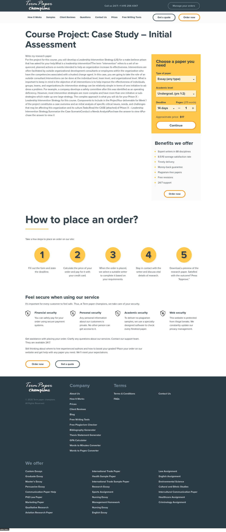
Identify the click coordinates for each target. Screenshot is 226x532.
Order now (189, 17)
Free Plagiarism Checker (83, 424)
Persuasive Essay (35, 486)
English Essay (99, 512)
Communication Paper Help (40, 491)
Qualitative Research (36, 507)
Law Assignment (168, 471)
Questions (85, 17)
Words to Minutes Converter (85, 445)
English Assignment (169, 476)
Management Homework (106, 502)
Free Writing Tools (131, 17)
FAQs (117, 398)
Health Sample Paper (104, 476)
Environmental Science (171, 481)
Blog (72, 414)
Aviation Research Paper (39, 512)
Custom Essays (33, 471)
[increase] (193, 107)
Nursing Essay (100, 497)
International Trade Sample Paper (110, 481)
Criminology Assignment (172, 502)
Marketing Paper (34, 502)
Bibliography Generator (83, 430)
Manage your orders (184, 5)
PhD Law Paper (33, 497)
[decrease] (179, 107)
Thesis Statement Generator (85, 435)
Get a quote (164, 17)
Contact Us (101, 17)
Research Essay (101, 486)
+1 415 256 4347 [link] (128, 5)
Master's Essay (33, 481)
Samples (50, 17)
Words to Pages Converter (84, 450)
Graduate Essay (34, 476)
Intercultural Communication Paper (178, 491)
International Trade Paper (106, 471)
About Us (75, 393)
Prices (114, 17)
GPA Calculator (78, 440)
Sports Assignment (102, 491)
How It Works (35, 17)
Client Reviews (67, 17)
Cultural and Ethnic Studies (173, 486)
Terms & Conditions (124, 393)
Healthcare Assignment (172, 497)
